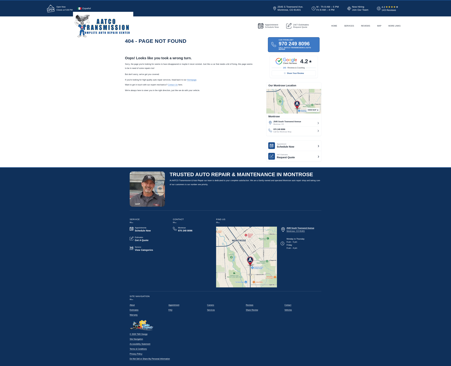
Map (379, 26)
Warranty (134, 315)
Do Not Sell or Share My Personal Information (150, 359)
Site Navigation (136, 339)
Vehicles (288, 310)
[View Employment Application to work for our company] (357, 8)
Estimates (134, 310)
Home (334, 26)
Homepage (191, 80)
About (132, 305)
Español (86, 8)
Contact (287, 305)
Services (349, 26)
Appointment (173, 305)
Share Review (252, 310)
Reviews (365, 26)
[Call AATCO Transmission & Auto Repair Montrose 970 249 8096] (191, 229)
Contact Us (173, 85)
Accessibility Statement (140, 344)
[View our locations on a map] (246, 257)
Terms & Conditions (138, 349)
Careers (210, 305)
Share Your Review (295, 73)
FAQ (170, 310)
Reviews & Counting (294, 68)
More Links (394, 26)
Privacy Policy (136, 354)
